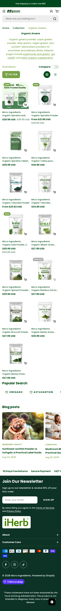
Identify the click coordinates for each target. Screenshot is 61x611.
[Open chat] (52, 602)
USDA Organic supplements (37, 58)
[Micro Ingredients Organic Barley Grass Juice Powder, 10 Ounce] (16, 353)
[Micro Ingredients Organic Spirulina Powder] (45, 95)
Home (5, 28)
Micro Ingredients (21, 575)
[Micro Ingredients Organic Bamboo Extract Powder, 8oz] (45, 270)
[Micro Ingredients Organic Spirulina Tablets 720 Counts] (16, 141)
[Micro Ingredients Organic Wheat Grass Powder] (45, 224)
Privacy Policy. (14, 511)
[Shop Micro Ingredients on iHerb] (16, 522)
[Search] (54, 18)
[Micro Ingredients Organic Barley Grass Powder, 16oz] (45, 312)
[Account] (51, 11)
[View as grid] (47, 74)
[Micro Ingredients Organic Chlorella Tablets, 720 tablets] (45, 182)
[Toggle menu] (4, 11)
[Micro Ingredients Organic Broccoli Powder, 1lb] (16, 312)
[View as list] (55, 74)
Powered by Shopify (43, 575)
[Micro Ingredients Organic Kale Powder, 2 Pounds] (16, 224)
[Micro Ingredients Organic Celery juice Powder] (45, 141)
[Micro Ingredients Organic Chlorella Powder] (16, 182)
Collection (19, 28)
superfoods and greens (36, 54)
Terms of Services (45, 507)
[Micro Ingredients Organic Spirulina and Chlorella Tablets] (16, 95)
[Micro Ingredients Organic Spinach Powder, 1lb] (16, 270)
